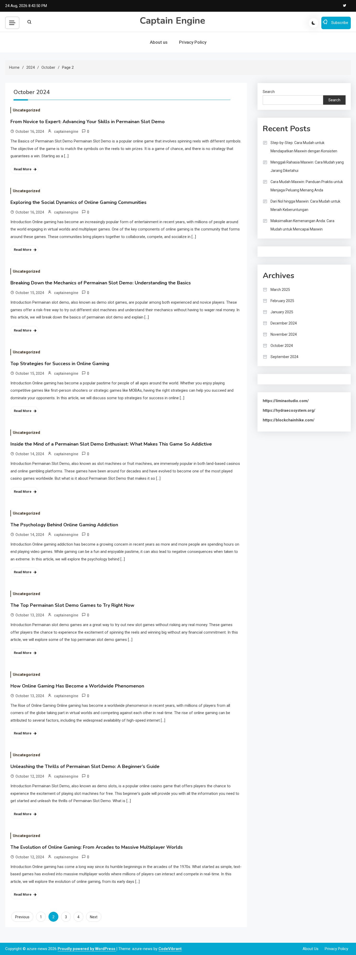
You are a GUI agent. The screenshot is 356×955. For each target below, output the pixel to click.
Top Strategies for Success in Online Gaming (59, 363)
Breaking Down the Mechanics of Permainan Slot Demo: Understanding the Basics (100, 283)
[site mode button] (313, 23)
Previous (22, 917)
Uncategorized (26, 110)
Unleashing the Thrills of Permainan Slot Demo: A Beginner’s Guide (84, 766)
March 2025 (280, 290)
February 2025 (282, 301)
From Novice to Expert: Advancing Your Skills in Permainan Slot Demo (87, 121)
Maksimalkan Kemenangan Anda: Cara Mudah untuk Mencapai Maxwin (302, 225)
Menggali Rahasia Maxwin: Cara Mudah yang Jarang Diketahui (307, 166)
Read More (23, 169)
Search (269, 91)
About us (159, 42)
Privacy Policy (192, 42)
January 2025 (282, 312)
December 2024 (284, 323)
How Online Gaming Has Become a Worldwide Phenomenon (77, 686)
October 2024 (282, 346)
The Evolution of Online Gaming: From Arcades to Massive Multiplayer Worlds (96, 847)
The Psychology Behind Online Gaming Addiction (64, 525)
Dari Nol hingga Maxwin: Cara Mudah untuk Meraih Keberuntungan (305, 205)
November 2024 (284, 334)
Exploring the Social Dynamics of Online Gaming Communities (78, 202)
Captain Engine (172, 20)
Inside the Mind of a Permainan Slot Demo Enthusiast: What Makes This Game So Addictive (111, 444)
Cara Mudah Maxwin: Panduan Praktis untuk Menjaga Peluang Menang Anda (307, 186)
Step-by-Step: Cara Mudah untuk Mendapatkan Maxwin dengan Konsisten (304, 147)
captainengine (66, 131)
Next (93, 917)
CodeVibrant (170, 948)
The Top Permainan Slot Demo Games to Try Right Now (72, 605)
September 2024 (284, 357)
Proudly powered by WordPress (87, 948)
